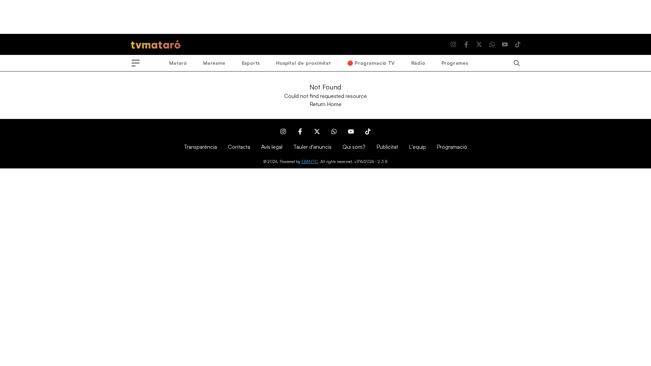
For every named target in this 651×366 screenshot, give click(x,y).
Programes (454, 63)
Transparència (200, 146)
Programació (452, 146)
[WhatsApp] (492, 44)
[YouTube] (505, 44)
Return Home (325, 104)
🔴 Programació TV (371, 63)
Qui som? (354, 146)
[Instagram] (453, 44)
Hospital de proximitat (303, 63)
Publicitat (387, 146)
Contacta (239, 146)
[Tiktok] (518, 44)
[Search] (517, 63)
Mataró (178, 63)
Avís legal (271, 146)
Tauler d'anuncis (312, 146)
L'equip (417, 146)
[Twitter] (479, 44)
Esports (251, 63)
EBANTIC (309, 161)
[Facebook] (466, 44)
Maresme (214, 63)
